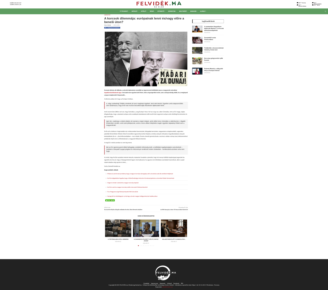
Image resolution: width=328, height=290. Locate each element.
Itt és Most (124, 11)
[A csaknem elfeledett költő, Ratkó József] (146, 228)
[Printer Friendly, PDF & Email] (110, 200)
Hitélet (143, 11)
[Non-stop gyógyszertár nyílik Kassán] (197, 60)
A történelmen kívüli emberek (118, 239)
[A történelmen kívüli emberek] (118, 228)
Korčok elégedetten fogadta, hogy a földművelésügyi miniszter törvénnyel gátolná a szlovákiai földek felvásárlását (140, 178)
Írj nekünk (146, 283)
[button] (107, 233)
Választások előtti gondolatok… (174, 239)
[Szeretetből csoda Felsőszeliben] (197, 40)
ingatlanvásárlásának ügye (113, 92)
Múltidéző (183, 11)
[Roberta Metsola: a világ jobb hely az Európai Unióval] (197, 71)
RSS (182, 283)
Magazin (193, 11)
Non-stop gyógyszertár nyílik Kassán (213, 59)
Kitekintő (161, 11)
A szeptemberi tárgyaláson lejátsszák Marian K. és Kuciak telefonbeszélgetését (214, 28)
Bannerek (162, 283)
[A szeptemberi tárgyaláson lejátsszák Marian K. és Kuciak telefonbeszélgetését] (197, 29)
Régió (152, 11)
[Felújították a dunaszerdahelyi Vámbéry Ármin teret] (197, 50)
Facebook (176, 283)
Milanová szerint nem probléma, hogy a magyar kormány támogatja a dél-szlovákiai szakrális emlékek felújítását (140, 173)
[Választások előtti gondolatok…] (174, 228)
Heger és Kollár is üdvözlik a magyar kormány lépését (123, 182)
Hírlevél (169, 283)
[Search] (325, 11)
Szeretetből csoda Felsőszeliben (210, 38)
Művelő (134, 11)
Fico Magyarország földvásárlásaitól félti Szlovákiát (122, 191)
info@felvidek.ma (167, 287)
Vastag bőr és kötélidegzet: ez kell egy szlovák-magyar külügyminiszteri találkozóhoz (132, 196)
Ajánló (202, 11)
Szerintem (171, 11)
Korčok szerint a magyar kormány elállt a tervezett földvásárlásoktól (127, 187)
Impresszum (154, 283)
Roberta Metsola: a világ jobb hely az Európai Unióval (213, 69)
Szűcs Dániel (107, 25)
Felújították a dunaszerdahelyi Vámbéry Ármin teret (214, 49)
